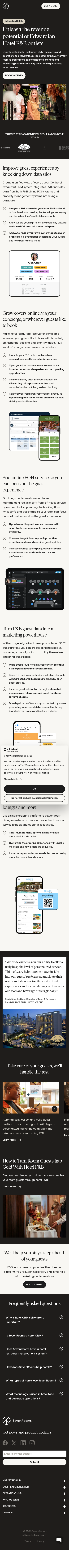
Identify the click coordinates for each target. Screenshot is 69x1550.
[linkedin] (23, 1443)
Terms (28, 1541)
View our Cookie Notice (36, 773)
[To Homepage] (6, 6)
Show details (10, 779)
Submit (34, 1462)
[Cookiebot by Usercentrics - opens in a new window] (11, 750)
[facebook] (5, 1443)
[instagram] (32, 1443)
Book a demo (14, 75)
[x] (14, 1443)
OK (34, 789)
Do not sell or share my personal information (34, 798)
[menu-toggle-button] (64, 6)
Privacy (40, 1541)
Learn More (9, 1139)
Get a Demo (50, 6)
